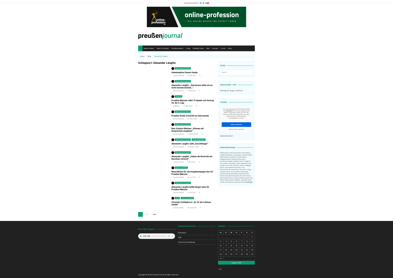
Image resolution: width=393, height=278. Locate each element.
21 (241, 250)
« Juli (219, 269)
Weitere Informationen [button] (236, 129)
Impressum (182, 233)
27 (236, 254)
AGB (179, 237)
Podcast (215, 48)
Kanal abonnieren (226, 136)
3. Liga (188, 48)
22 (247, 250)
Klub (207, 48)
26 (231, 254)
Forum (223, 48)
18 (226, 250)
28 (242, 254)
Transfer (178, 96)
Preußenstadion (177, 48)
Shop (230, 48)
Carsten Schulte (178, 75)
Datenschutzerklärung (186, 242)
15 (247, 245)
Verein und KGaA (181, 168)
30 (252, 254)
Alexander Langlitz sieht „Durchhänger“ (189, 143)
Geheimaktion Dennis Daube (184, 72)
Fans (177, 198)
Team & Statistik (162, 48)
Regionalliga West (198, 140)
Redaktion (176, 106)
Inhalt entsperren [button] (236, 124)
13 (236, 245)
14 (242, 245)
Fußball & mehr (198, 48)
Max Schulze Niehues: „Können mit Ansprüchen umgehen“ (187, 129)
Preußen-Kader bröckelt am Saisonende (190, 116)
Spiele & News (148, 48)
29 (247, 254)
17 (220, 250)
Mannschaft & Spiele (183, 68)
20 (236, 250)
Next (154, 214)
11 (225, 245)
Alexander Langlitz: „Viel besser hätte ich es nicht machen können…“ (192, 86)
